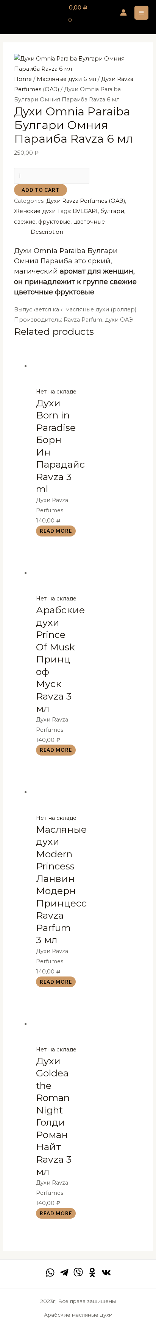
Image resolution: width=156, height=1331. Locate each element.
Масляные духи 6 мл (66, 79)
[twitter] (78, 1272)
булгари (112, 211)
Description (47, 232)
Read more (56, 531)
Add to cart (40, 190)
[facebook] (50, 1272)
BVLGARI (85, 211)
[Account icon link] (123, 12)
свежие (25, 221)
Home (23, 79)
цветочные (89, 221)
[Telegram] (64, 1272)
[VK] (106, 1272)
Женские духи (35, 211)
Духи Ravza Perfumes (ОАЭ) (85, 200)
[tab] (86, 232)
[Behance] (92, 1272)
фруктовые (54, 221)
